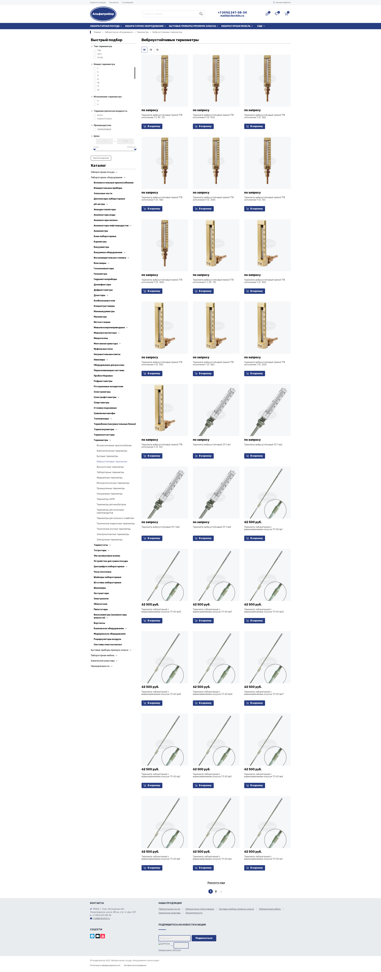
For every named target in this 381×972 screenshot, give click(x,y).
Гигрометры (100, 274)
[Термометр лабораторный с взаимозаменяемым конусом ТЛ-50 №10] (164, 579)
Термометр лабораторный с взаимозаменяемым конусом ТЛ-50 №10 (161, 610)
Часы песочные (102, 572)
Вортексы (99, 623)
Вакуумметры (101, 247)
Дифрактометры (103, 290)
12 (98, 90)
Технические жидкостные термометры (116, 523)
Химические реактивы (103, 660)
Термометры (143, 32)
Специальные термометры (109, 494)
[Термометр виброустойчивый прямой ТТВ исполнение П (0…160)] (165, 160)
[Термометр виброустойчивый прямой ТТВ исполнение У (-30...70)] (216, 243)
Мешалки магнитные (105, 333)
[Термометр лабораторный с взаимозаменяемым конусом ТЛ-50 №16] (216, 661)
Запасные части (103, 193)
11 (98, 86)
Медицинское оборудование (110, 634)
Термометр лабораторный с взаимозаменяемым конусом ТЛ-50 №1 (263, 528)
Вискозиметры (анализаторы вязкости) (110, 616)
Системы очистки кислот (108, 644)
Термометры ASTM (106, 499)
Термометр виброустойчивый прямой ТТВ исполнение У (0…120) (162, 363)
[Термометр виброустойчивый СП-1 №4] (216, 496)
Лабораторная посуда (105, 26)
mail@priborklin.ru (232, 15)
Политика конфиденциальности (105, 965)
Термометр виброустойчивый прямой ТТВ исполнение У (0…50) (162, 445)
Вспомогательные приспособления (113, 182)
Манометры (100, 317)
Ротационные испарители (108, 386)
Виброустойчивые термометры (112, 461)
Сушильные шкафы (104, 413)
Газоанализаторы (104, 268)
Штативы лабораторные (107, 582)
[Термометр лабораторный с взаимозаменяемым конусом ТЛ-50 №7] (267, 826)
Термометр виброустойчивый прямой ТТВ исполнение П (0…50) (264, 198)
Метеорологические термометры (113, 483)
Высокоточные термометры (110, 467)
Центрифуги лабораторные (109, 566)
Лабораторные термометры (110, 472)
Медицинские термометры (109, 477)
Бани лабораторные (105, 236)
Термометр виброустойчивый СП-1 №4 (212, 527)
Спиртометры (101, 402)
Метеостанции (102, 322)
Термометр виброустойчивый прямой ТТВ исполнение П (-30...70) (162, 116)
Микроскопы (101, 338)
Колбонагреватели (104, 300)
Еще (260, 26)
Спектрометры (102, 392)
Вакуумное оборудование (108, 252)
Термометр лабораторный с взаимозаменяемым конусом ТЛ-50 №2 (161, 775)
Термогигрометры (104, 429)
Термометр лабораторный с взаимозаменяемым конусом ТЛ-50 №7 (263, 857)
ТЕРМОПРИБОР (104, 129)
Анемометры (101, 231)
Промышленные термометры (111, 488)
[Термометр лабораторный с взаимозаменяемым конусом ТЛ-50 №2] (164, 743)
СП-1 (99, 54)
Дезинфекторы (102, 284)
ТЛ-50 (100, 57)
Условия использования (135, 965)
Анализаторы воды (104, 215)
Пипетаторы (101, 609)
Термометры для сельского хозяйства (115, 518)
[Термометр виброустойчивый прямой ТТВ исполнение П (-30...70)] (165, 78)
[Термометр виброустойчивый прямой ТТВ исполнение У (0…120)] (165, 325)
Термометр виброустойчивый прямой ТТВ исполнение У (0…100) (264, 281)
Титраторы (100, 550)
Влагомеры (100, 263)
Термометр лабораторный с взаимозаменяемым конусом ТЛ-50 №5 (161, 857)
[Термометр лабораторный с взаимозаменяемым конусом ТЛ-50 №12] (267, 579)
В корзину (154, 126)
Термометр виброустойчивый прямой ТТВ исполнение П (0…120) (264, 116)
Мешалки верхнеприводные (109, 327)
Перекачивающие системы (109, 370)
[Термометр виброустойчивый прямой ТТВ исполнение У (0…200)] (267, 325)
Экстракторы (101, 593)
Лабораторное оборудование (144, 26)
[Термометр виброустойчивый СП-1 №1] (216, 414)
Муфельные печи (103, 349)
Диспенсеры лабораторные (109, 199)
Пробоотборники (103, 376)
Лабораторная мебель (236, 26)
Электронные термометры (109, 539)
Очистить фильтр (101, 158)
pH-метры (99, 204)
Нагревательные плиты (107, 354)
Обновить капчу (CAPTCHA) (170, 950)
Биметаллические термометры (112, 451)
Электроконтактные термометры (113, 534)
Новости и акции (98, 2)
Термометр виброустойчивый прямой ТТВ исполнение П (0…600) (162, 281)
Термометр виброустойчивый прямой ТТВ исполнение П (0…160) (162, 198)
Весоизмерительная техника (110, 258)
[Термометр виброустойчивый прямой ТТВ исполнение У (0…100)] (267, 243)
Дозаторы (99, 295)
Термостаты (101, 545)
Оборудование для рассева (109, 365)
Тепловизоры (101, 418)
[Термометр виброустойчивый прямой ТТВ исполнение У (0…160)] (216, 325)
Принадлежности (100, 666)
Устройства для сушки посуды (111, 561)
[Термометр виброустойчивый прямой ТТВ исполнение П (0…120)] (267, 78)
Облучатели (100, 604)
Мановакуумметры (104, 311)
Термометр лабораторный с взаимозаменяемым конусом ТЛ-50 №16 (212, 693)
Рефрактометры (103, 381)
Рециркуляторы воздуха (107, 639)
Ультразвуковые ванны (107, 556)
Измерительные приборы (108, 188)
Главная (97, 32)
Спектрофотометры (105, 397)
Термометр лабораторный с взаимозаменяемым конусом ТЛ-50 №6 (212, 857)
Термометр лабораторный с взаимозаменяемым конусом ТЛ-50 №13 (161, 693)
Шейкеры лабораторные (107, 577)
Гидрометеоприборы (105, 279)
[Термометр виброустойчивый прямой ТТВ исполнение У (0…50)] (165, 407)
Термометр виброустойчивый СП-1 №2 (263, 444)
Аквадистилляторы (105, 209)
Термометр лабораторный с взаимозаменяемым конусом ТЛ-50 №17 (264, 693)
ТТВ (99, 50)
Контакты (113, 2)
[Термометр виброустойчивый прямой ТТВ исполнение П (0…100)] (216, 78)
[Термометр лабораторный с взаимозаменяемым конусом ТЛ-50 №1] (267, 496)
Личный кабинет (283, 2)
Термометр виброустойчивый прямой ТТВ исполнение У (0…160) (213, 363)
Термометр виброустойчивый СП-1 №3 (161, 527)
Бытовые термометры (107, 456)
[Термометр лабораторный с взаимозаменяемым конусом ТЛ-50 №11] (216, 579)
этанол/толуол (104, 119)
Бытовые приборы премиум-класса (192, 26)
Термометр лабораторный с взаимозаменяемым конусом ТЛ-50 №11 (212, 610)
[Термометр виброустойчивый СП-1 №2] (267, 414)
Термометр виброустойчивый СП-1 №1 (212, 444)
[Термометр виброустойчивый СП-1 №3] (164, 496)
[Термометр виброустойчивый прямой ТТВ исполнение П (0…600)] (165, 243)
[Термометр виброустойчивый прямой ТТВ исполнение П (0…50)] (267, 160)
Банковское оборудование (109, 628)
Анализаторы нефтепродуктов (111, 225)
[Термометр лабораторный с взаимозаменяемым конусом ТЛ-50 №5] (164, 826)
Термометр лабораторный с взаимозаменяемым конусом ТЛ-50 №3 (212, 775)
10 (98, 82)
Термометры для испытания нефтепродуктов (110, 511)
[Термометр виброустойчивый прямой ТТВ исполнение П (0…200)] (216, 160)
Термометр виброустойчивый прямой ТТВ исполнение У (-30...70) (213, 281)
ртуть (100, 115)
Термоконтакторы (104, 435)
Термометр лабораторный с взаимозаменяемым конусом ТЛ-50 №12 (264, 610)
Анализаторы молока (106, 220)
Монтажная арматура (106, 343)
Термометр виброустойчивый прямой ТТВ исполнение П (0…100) (213, 116)
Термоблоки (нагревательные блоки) (115, 424)
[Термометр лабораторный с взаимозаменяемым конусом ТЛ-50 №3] (216, 743)
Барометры (100, 241)
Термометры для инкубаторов (111, 504)
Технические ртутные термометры (114, 529)
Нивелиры (99, 359)
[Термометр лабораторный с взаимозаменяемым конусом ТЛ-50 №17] (267, 661)
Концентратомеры (104, 306)
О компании (127, 2)
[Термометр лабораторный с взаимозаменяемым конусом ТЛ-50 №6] (216, 826)
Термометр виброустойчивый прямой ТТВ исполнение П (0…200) (213, 198)
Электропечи (101, 598)
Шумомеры (100, 588)
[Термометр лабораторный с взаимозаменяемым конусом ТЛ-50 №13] (164, 661)
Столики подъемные (105, 408)
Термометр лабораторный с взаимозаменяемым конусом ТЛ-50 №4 (263, 775)
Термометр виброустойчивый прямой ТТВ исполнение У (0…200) (264, 363)
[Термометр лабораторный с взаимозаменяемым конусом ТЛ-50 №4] (267, 743)
